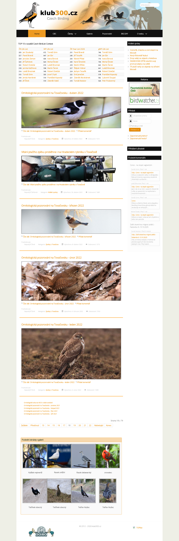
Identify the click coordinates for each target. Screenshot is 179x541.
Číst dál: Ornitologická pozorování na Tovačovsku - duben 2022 (49, 131)
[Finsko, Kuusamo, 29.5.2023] (35, 490)
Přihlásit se (135, 129)
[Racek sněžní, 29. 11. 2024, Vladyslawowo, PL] (59, 456)
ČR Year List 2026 (77, 49)
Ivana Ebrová (52, 58)
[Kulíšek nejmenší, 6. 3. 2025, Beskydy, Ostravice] (35, 456)
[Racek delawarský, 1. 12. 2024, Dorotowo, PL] (83, 456)
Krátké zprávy (53, 192)
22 (90, 425)
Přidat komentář (84, 131)
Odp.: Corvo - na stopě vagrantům (143, 173)
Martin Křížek (79, 65)
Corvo (133, 201)
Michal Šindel (52, 62)
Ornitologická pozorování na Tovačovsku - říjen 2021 (41, 411)
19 (74, 425)
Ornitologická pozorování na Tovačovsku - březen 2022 (52, 205)
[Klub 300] (89, 15)
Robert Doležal (29, 65)
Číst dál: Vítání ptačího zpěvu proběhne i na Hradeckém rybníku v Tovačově (54, 184)
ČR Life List (23, 49)
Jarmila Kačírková (29, 68)
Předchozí (35, 425)
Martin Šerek (107, 65)
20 (80, 425)
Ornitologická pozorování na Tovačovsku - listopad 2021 (42, 408)
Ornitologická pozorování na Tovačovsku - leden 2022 (51, 324)
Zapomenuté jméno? (138, 136)
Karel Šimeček (79, 62)
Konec (108, 425)
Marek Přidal (79, 58)
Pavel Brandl (79, 52)
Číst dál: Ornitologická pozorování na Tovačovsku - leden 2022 (49, 382)
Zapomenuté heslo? (138, 138)
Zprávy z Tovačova (52, 139)
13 (43, 425)
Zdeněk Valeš (53, 80)
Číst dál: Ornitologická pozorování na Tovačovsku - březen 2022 (49, 236)
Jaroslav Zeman (29, 58)
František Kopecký (109, 74)
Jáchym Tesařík (80, 71)
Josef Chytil (52, 74)
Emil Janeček (79, 74)
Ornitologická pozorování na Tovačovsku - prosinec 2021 (42, 405)
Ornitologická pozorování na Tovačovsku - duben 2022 (52, 93)
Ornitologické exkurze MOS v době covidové (38, 403)
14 (48, 425)
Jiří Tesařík (78, 55)
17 (64, 425)
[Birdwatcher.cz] (144, 100)
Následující (98, 425)
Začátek (24, 425)
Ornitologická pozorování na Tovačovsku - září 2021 (40, 414)
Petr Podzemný (108, 80)
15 (53, 425)
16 (59, 425)
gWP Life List (103, 49)
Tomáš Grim (52, 52)
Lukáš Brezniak (53, 65)
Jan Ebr (50, 55)
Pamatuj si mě (137, 126)
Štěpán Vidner (80, 68)
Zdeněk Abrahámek (82, 77)
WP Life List (48, 49)
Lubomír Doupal (108, 77)
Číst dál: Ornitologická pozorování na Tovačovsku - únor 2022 (48, 303)
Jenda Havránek (29, 77)
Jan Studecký (28, 52)
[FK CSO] (144, 89)
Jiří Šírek (26, 80)
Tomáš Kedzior (80, 80)
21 (85, 425)
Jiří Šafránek (27, 62)
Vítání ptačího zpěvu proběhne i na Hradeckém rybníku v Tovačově (59, 152)
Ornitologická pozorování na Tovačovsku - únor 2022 (51, 257)
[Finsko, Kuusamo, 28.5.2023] (107, 490)
